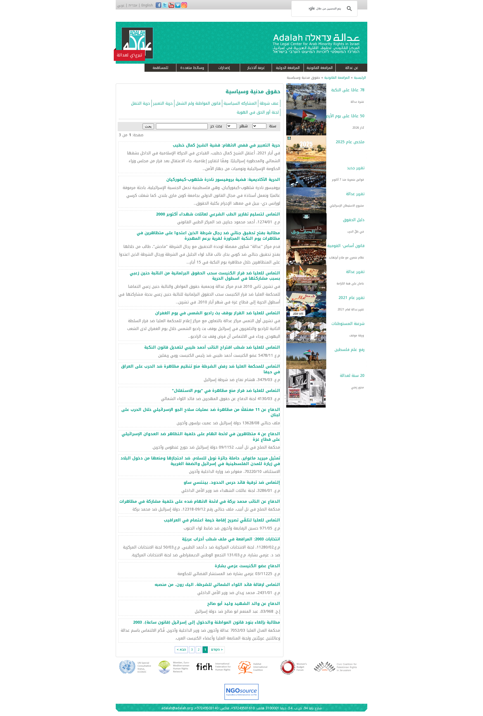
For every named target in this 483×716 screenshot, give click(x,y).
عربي (120, 5)
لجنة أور (272, 112)
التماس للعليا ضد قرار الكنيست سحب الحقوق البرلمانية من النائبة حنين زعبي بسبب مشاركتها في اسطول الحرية (205, 275)
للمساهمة (160, 67)
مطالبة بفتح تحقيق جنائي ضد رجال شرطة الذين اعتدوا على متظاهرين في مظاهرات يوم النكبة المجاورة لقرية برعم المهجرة (208, 235)
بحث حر (216, 126)
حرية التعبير (163, 103)
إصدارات (224, 67)
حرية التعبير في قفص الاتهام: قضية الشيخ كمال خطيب (226, 145)
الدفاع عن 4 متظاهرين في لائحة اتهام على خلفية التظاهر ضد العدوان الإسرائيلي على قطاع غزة (201, 436)
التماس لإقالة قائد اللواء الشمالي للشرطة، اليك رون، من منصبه (217, 584)
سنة (272, 126)
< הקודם (217, 650)
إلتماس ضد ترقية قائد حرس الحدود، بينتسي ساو (232, 482)
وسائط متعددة (192, 67)
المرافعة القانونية (320, 67)
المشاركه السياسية (240, 103)
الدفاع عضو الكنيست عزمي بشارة (247, 566)
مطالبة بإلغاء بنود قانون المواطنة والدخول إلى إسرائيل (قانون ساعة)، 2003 (206, 622)
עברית (133, 5)
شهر (244, 126)
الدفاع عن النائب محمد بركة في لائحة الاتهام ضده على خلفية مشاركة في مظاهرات (199, 501)
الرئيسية (360, 78)
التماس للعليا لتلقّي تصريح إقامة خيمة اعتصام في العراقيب (222, 520)
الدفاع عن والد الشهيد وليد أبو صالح (243, 603)
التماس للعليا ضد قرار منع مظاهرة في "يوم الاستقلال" (226, 390)
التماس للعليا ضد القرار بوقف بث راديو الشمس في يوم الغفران (217, 313)
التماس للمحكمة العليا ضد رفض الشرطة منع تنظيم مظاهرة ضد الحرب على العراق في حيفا (200, 369)
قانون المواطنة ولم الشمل (198, 103)
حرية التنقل (140, 103)
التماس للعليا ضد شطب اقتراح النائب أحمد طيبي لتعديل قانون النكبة (212, 347)
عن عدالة (351, 67)
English (147, 5)
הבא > (181, 650)
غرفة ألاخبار (256, 67)
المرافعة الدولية (288, 67)
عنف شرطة (269, 103)
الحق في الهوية (251, 112)
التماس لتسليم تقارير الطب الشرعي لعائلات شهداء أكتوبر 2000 (218, 214)
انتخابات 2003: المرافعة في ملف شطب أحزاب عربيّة (231, 539)
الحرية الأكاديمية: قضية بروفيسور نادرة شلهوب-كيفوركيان (223, 179)
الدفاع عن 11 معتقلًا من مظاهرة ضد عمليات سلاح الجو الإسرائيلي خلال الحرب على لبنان (200, 412)
